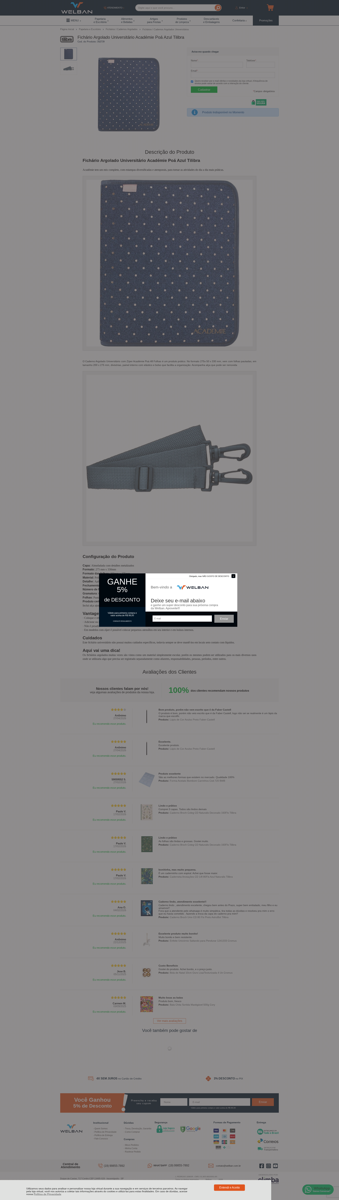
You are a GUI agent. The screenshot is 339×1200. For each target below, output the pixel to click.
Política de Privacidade (47, 1194)
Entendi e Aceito (229, 1187)
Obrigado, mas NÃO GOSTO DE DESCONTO (209, 576)
